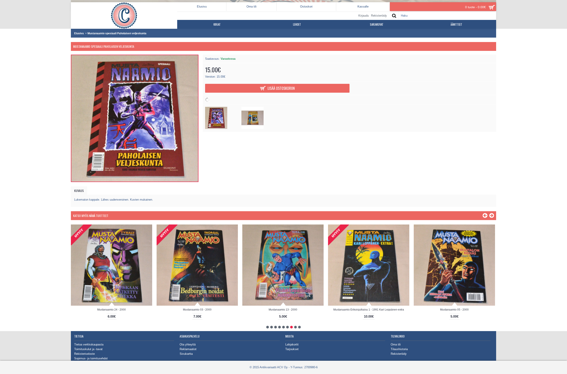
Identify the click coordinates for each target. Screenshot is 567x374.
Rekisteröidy (399, 353)
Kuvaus (79, 190)
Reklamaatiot (188, 349)
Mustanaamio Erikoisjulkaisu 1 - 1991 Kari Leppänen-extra (368, 309)
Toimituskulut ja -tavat (88, 349)
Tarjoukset (292, 349)
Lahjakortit (292, 344)
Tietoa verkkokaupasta (88, 344)
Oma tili (396, 344)
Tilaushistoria (399, 349)
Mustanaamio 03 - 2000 (197, 309)
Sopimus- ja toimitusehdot (91, 358)
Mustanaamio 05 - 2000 (454, 309)
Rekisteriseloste (84, 353)
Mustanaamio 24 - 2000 (111, 309)
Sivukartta (186, 353)
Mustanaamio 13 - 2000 (283, 309)
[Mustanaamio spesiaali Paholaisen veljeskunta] (216, 128)
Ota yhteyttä (188, 344)
